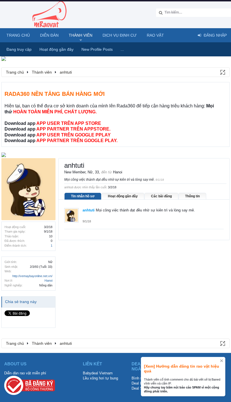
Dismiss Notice (221, 361)
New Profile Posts (97, 49)
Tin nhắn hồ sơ (83, 196)
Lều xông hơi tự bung (100, 378)
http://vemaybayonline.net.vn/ (32, 276)
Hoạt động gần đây (123, 196)
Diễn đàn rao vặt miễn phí (25, 373)
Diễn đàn (49, 35)
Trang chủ (18, 35)
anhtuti (89, 210)
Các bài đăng (161, 196)
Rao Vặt (155, 35)
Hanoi (48, 280)
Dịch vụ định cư (120, 35)
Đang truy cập (19, 49)
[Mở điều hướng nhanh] (222, 72)
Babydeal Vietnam (98, 373)
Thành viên (80, 35)
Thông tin (192, 196)
